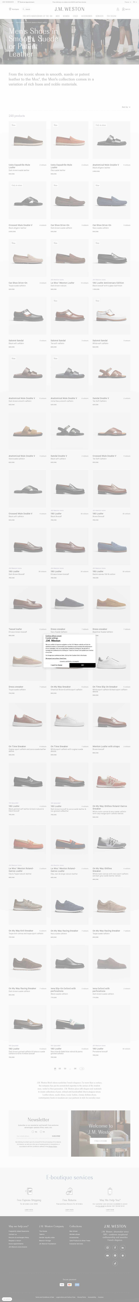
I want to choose (56, 665)
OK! (82, 665)
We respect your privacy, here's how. (56, 658)
